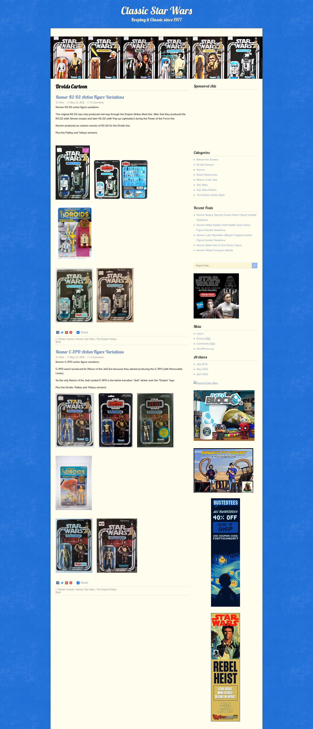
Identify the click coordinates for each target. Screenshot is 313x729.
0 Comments (97, 102)
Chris (61, 102)
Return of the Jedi (207, 179)
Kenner (79, 339)
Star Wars (89, 339)
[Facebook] (58, 332)
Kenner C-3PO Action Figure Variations (90, 351)
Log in (200, 333)
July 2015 (202, 364)
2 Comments (97, 357)
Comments (206, 343)
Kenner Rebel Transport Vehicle (215, 250)
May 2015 (202, 369)
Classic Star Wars (156, 10)
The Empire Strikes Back (211, 194)
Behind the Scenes (207, 159)
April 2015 (202, 374)
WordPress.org (205, 348)
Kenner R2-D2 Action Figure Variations (90, 97)
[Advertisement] (226, 117)
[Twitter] (62, 332)
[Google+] (66, 332)
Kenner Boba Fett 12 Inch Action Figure (219, 245)
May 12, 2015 (77, 102)
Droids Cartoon (66, 339)
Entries (203, 338)
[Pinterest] (71, 332)
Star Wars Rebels (206, 189)
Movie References (207, 174)
